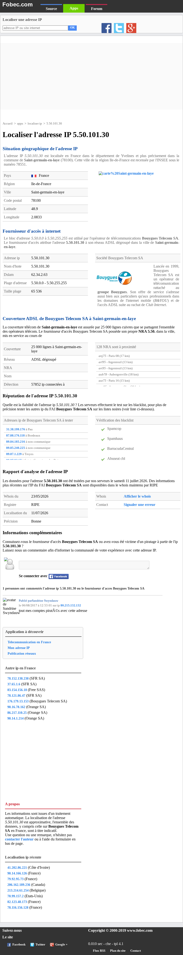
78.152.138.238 (18, 678)
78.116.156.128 (17, 907)
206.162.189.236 (18, 885)
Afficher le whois (137, 496)
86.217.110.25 (17, 713)
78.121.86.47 (16, 695)
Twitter (40, 944)
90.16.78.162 (16, 707)
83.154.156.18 (17, 690)
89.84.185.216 (15, 441)
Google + (61, 944)
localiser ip (35, 123)
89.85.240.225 (15, 448)
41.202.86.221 (17, 867)
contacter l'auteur (20, 839)
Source (51, 9)
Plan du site (118, 950)
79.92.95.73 (15, 879)
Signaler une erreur (139, 505)
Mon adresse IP (19, 648)
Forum (96, 9)
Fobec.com (17, 4)
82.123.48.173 (17, 902)
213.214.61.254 (18, 890)
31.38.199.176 (15, 429)
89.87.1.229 (14, 454)
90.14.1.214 (15, 718)
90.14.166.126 (17, 873)
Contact (135, 950)
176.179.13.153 (18, 701)
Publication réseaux (22, 653)
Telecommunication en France (29, 642)
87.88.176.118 (15, 435)
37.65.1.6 (13, 684)
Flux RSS (99, 950)
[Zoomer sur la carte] (123, 173)
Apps (74, 8)
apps (20, 123)
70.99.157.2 (15, 896)
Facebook (18, 944)
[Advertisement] (91, 76)
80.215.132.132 (71, 605)
